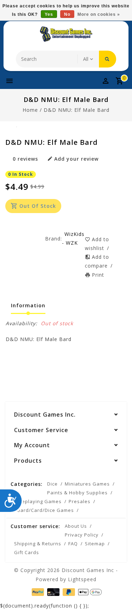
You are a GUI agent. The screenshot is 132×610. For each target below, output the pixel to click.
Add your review (76, 158)
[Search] (107, 59)
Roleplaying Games (38, 501)
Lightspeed (82, 579)
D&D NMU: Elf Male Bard (76, 110)
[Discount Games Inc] (66, 34)
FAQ (73, 543)
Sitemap (95, 543)
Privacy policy (82, 535)
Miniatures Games (87, 484)
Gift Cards (26, 552)
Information (28, 305)
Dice (52, 484)
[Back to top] (118, 592)
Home (30, 110)
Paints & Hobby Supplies (77, 492)
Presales (79, 501)
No (67, 14)
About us (76, 526)
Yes (49, 14)
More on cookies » (98, 14)
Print (98, 274)
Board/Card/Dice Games (44, 510)
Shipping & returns (37, 543)
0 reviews (25, 158)
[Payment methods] (37, 591)
